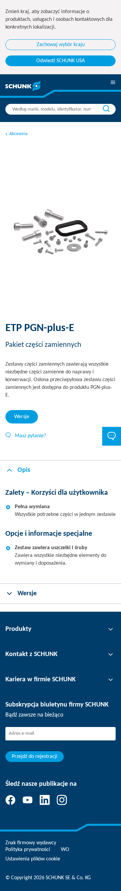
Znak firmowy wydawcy (30, 843)
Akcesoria (18, 133)
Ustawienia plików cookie (32, 859)
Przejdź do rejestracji (34, 756)
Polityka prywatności (27, 849)
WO (65, 849)
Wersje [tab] (21, 416)
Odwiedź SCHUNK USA (60, 61)
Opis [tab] (23, 470)
